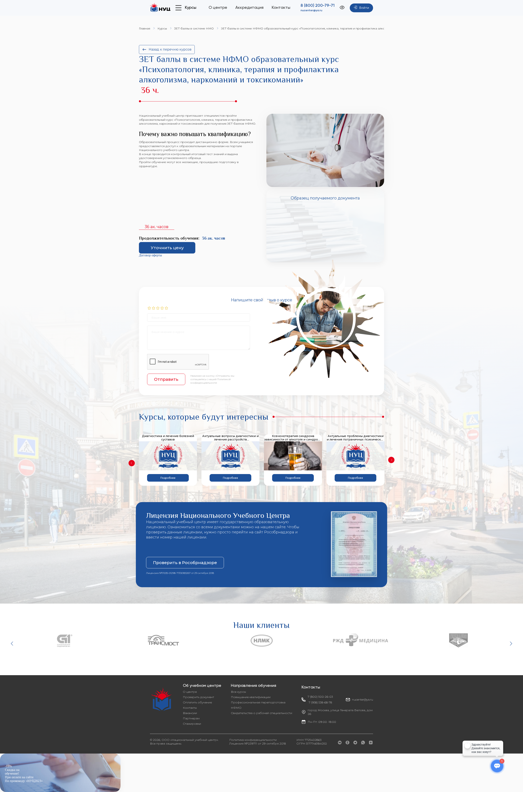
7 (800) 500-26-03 (320, 696)
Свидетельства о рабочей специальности (261, 713)
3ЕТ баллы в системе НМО (194, 28)
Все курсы (238, 692)
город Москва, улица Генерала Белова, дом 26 (340, 712)
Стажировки (192, 724)
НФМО (236, 708)
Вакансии (190, 713)
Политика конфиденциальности (253, 740)
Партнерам (191, 718)
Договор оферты (150, 255)
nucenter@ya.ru (311, 10)
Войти (364, 8)
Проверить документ (198, 697)
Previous (132, 463)
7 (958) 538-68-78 (320, 702)
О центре (218, 8)
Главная (144, 28)
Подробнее (167, 477)
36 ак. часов (156, 226)
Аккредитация (249, 8)
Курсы (162, 28)
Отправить (166, 379)
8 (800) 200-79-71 (318, 6)
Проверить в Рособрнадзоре (185, 562)
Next (391, 460)
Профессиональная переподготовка (258, 702)
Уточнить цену (167, 247)
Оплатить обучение (197, 702)
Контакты (281, 8)
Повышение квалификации (250, 697)
